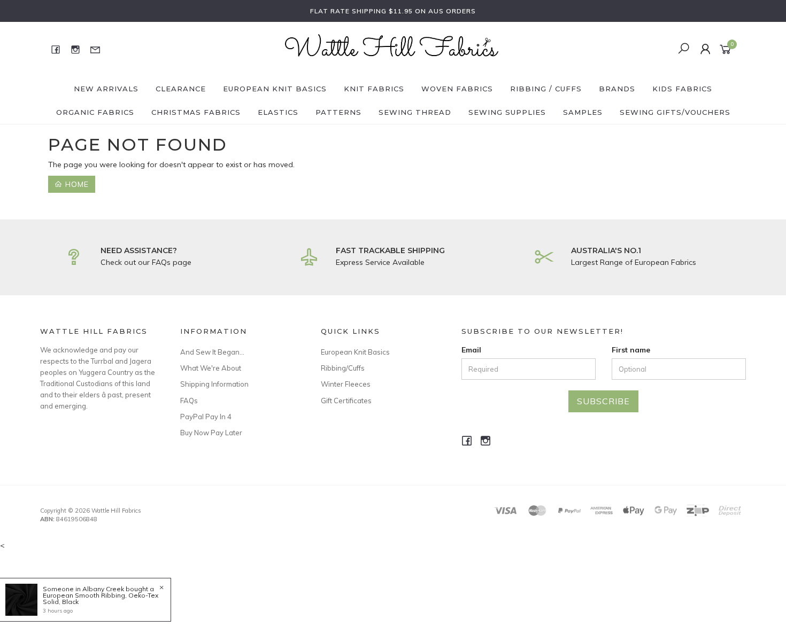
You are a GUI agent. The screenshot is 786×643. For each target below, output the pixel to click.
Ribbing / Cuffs (546, 88)
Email (471, 350)
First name (631, 350)
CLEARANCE (181, 88)
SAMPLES (583, 112)
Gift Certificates (346, 400)
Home (76, 184)
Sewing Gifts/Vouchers (675, 112)
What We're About (210, 368)
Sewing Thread (415, 112)
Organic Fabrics (95, 112)
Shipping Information (214, 384)
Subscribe (603, 401)
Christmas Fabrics (196, 112)
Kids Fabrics (682, 88)
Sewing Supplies (507, 112)
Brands (617, 88)
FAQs (189, 400)
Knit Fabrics (374, 88)
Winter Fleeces (346, 384)
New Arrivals (106, 88)
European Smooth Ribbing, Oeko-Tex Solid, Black (100, 598)
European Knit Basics (275, 88)
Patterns (338, 112)
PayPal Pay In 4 (206, 416)
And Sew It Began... (212, 352)
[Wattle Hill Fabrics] (392, 48)
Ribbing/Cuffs (343, 368)
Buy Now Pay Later (211, 432)
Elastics (278, 112)
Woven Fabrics (457, 88)
